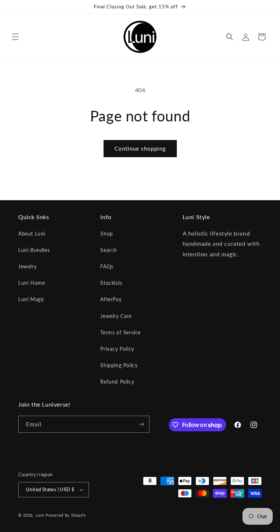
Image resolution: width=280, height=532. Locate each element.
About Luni (31, 233)
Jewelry (27, 266)
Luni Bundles (34, 250)
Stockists (111, 283)
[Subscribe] (141, 424)
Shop (106, 233)
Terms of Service (120, 332)
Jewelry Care (115, 316)
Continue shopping (140, 148)
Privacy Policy (117, 349)
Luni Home (31, 283)
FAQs (106, 266)
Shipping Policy (118, 365)
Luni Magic (31, 299)
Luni (40, 515)
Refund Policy (117, 381)
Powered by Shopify (66, 515)
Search (108, 250)
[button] (15, 37)
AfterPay (110, 299)
